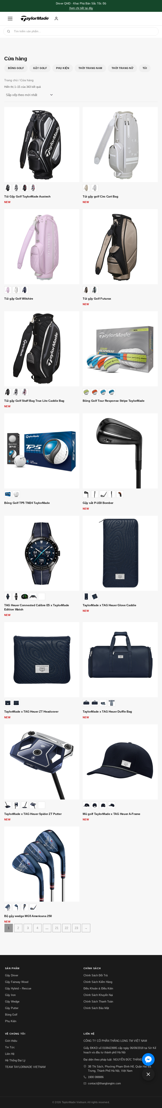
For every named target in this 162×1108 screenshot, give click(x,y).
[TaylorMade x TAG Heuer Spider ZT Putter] (41, 762)
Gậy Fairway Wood (16, 982)
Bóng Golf (16, 68)
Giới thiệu (11, 1040)
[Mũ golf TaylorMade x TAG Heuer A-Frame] (120, 762)
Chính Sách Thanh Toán (98, 1001)
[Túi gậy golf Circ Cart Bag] (120, 144)
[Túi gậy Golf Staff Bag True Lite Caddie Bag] (41, 348)
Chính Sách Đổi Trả (96, 975)
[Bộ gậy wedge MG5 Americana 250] (41, 864)
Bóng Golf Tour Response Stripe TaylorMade (113, 400)
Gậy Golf (40, 68)
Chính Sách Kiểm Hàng (98, 982)
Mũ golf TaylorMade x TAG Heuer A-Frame (111, 814)
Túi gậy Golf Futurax (97, 298)
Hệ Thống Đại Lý (15, 1060)
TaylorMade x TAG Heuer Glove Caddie (109, 605)
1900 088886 (96, 1077)
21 (56, 928)
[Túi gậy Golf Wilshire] (41, 246)
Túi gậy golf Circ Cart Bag (100, 196)
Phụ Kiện (62, 68)
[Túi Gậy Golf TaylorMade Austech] (41, 144)
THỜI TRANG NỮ (122, 68)
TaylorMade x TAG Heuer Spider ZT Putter (32, 814)
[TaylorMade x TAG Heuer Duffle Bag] (120, 659)
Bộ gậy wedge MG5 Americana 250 (28, 916)
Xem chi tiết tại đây (81, 8)
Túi (145, 68)
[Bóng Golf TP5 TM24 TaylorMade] (41, 450)
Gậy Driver (11, 975)
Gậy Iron (10, 995)
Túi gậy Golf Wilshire (18, 298)
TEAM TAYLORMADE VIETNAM (25, 1067)
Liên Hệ (9, 1053)
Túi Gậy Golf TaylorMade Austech (27, 196)
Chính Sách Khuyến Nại (98, 995)
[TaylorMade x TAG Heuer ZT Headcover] (41, 659)
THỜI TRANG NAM (90, 68)
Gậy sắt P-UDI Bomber (98, 503)
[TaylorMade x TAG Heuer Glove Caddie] (120, 553)
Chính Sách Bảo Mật (96, 1008)
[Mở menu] (10, 18)
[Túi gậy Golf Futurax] (120, 246)
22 (66, 928)
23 (76, 928)
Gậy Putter (11, 1008)
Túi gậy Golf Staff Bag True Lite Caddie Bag (34, 400)
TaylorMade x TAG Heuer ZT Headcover (31, 711)
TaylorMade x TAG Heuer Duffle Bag (107, 711)
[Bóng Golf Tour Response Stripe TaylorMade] (120, 348)
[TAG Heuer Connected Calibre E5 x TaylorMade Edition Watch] (41, 553)
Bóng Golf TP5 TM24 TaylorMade (27, 503)
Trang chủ (11, 80)
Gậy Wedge (12, 1001)
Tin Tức (10, 1047)
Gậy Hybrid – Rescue (18, 988)
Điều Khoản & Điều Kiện (98, 988)
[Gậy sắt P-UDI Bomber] (120, 450)
